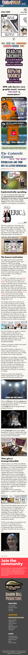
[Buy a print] (7, 46)
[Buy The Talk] (14, 147)
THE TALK (10, 611)
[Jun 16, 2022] (13, 43)
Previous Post (4, 556)
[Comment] (15, 46)
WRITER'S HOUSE (12, 626)
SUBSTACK (12, 615)
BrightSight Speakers (12, 628)
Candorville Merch (12, 636)
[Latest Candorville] (8, 43)
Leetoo (19, 653)
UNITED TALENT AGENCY (12, 624)
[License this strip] (21, 43)
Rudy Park (10, 609)
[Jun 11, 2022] (3, 43)
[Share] (22, 46)
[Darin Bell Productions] (14, 589)
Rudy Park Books (12, 642)
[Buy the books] (14, 75)
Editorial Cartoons (12, 607)
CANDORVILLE (12, 606)
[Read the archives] (14, 57)
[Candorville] (14, 2)
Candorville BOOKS (13, 638)
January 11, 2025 (10, 169)
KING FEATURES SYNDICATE (12, 620)
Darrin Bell (12, 651)
